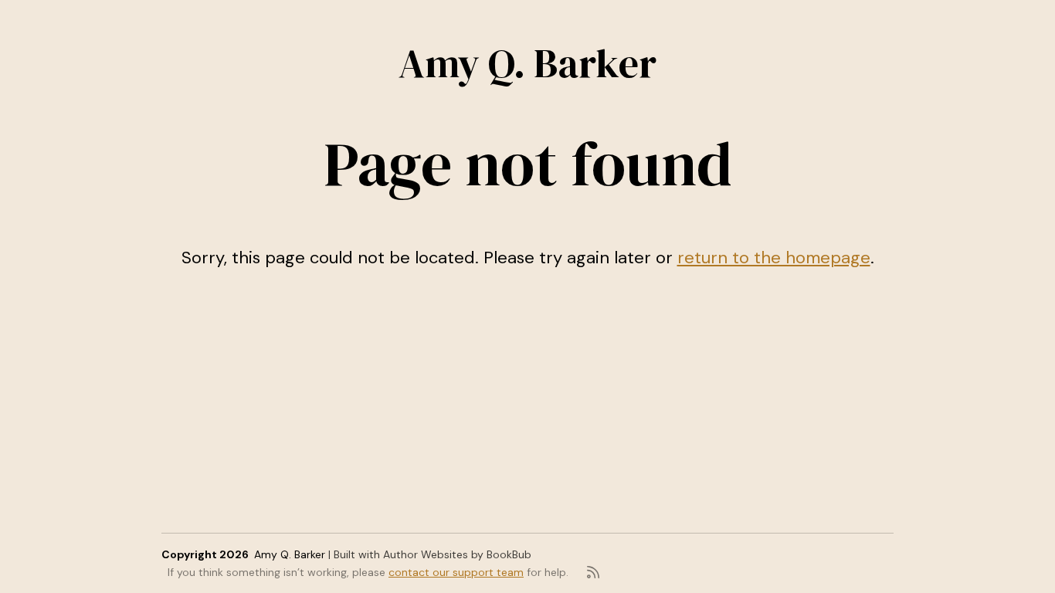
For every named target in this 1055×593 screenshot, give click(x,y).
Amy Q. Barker (527, 63)
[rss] (593, 572)
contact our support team (456, 572)
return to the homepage (773, 257)
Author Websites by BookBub (457, 554)
